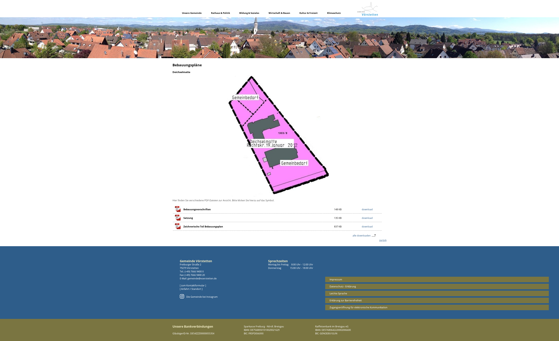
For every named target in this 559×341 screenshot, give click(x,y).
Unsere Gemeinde (192, 12)
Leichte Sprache (338, 293)
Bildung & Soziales (249, 12)
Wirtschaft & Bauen (279, 12)
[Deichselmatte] (279, 196)
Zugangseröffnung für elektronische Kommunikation (358, 307)
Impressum (336, 279)
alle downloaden (362, 235)
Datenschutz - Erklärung (343, 286)
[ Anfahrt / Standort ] (191, 289)
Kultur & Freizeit (308, 12)
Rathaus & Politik (220, 12)
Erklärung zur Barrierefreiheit (346, 300)
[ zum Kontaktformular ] (193, 285)
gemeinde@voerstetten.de (202, 278)
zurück (382, 240)
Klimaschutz (334, 12)
